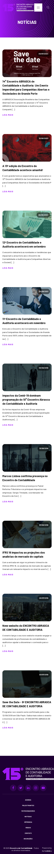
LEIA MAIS (7, 115)
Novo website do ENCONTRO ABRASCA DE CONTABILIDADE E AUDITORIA (25, 627)
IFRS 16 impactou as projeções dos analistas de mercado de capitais (23, 554)
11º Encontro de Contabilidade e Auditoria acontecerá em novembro (23, 321)
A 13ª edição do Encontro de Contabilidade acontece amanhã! (22, 168)
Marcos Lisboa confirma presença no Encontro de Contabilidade (25, 478)
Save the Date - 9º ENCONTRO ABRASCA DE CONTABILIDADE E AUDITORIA (26, 704)
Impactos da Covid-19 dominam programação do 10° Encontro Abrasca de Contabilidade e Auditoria (26, 399)
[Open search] (48, 7)
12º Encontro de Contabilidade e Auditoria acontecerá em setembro (24, 244)
